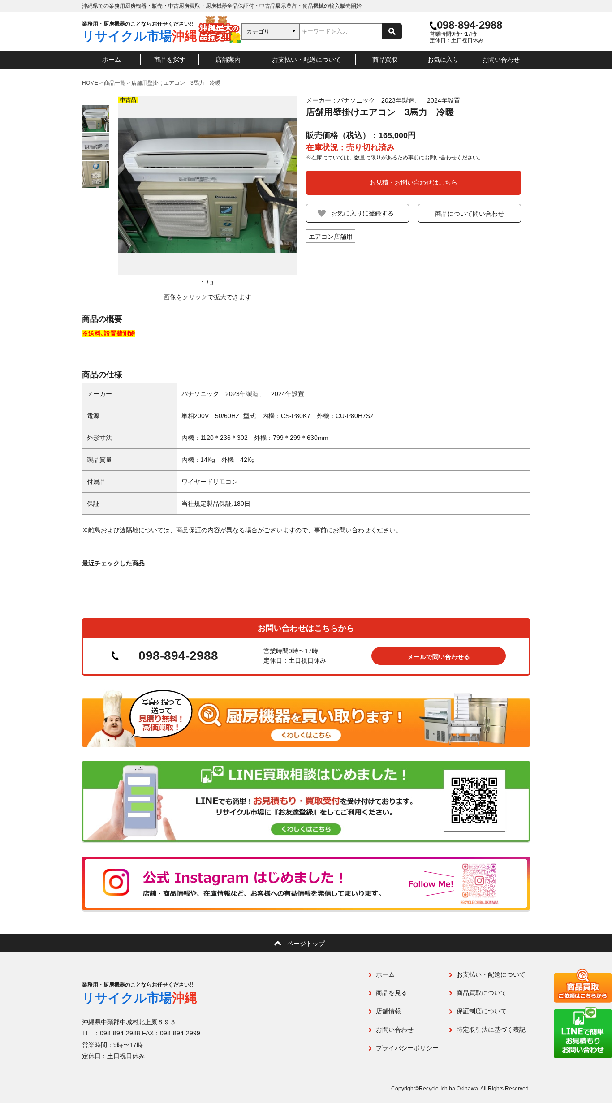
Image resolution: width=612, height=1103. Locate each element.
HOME (90, 83)
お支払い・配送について (306, 59)
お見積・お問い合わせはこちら (413, 182)
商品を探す (169, 59)
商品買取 (384, 59)
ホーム (111, 59)
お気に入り (443, 59)
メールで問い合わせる (438, 656)
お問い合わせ (501, 59)
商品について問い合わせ (469, 213)
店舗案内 (228, 59)
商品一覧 (114, 83)
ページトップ (306, 943)
